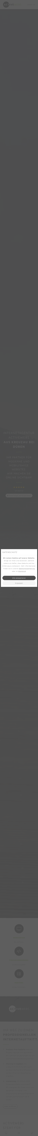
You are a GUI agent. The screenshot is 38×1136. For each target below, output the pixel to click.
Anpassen (19, 583)
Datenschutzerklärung (27, 569)
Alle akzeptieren (19, 578)
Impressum (22, 571)
